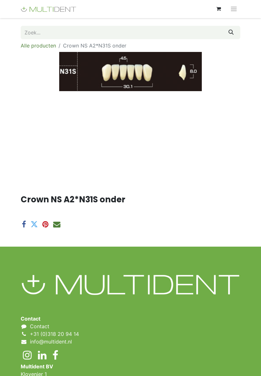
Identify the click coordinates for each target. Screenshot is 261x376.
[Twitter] (34, 224)
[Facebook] (24, 224)
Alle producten (38, 45)
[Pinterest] (45, 224)
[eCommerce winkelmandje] (219, 9)
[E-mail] (56, 224)
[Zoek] (231, 32)
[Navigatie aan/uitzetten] (233, 9)
